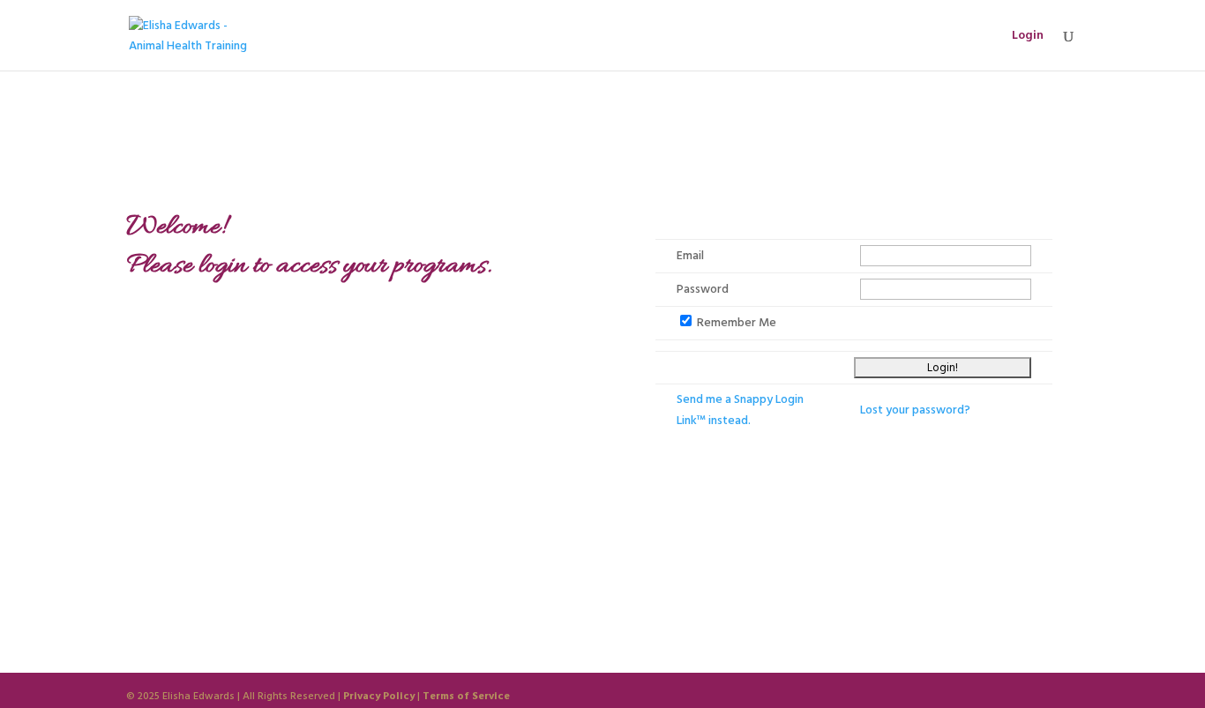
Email (690, 256)
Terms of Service (466, 696)
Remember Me (736, 323)
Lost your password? (915, 410)
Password (703, 289)
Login (1028, 36)
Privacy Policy (379, 696)
